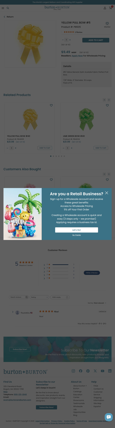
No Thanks (76, 235)
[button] (109, 417)
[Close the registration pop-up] (106, 192)
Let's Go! (76, 230)
